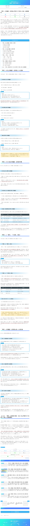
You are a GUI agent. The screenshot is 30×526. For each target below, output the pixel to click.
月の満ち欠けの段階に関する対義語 (8, 51)
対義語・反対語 (3, 447)
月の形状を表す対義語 (6, 45)
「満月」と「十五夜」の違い (7, 57)
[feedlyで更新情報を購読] (8, 456)
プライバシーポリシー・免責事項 (15, 523)
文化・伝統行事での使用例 (7, 63)
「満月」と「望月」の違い (7, 56)
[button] (24, 17)
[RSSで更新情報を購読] (22, 456)
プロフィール (24, 522)
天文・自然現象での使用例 (7, 62)
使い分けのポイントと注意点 (7, 59)
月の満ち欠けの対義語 (6, 44)
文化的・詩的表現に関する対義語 (8, 53)
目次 (14, 40)
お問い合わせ (15, 522)
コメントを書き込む (15, 511)
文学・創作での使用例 (6, 65)
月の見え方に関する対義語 (7, 50)
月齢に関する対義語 (6, 47)
